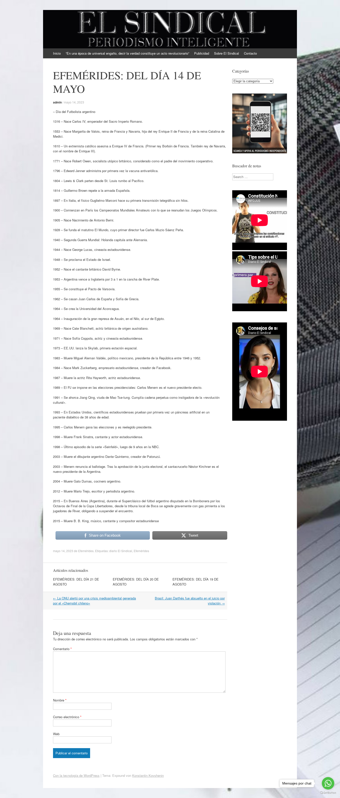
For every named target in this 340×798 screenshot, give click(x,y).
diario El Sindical (120, 551)
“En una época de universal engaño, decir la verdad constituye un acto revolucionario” (127, 53)
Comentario (62, 648)
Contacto (250, 53)
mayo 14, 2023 (74, 102)
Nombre (59, 700)
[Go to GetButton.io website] (328, 793)
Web (56, 733)
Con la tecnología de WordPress (76, 775)
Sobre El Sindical (226, 53)
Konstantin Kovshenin (148, 775)
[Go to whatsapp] (328, 783)
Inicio (57, 53)
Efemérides (86, 551)
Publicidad (201, 53)
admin (57, 102)
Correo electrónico (67, 716)
